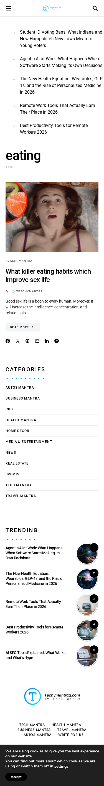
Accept (16, 777)
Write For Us (71, 735)
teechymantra (29, 291)
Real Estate (17, 463)
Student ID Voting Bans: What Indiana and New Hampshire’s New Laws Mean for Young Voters (61, 38)
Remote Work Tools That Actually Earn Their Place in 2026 (57, 109)
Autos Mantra (20, 388)
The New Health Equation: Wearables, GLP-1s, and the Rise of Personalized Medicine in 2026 (62, 85)
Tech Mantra (19, 485)
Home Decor (17, 431)
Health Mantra (19, 260)
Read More (19, 327)
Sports (12, 474)
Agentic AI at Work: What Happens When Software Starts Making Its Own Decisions (61, 62)
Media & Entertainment (29, 442)
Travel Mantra (21, 496)
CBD (9, 409)
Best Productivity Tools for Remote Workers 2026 (54, 129)
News (11, 453)
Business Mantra (23, 398)
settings (61, 766)
